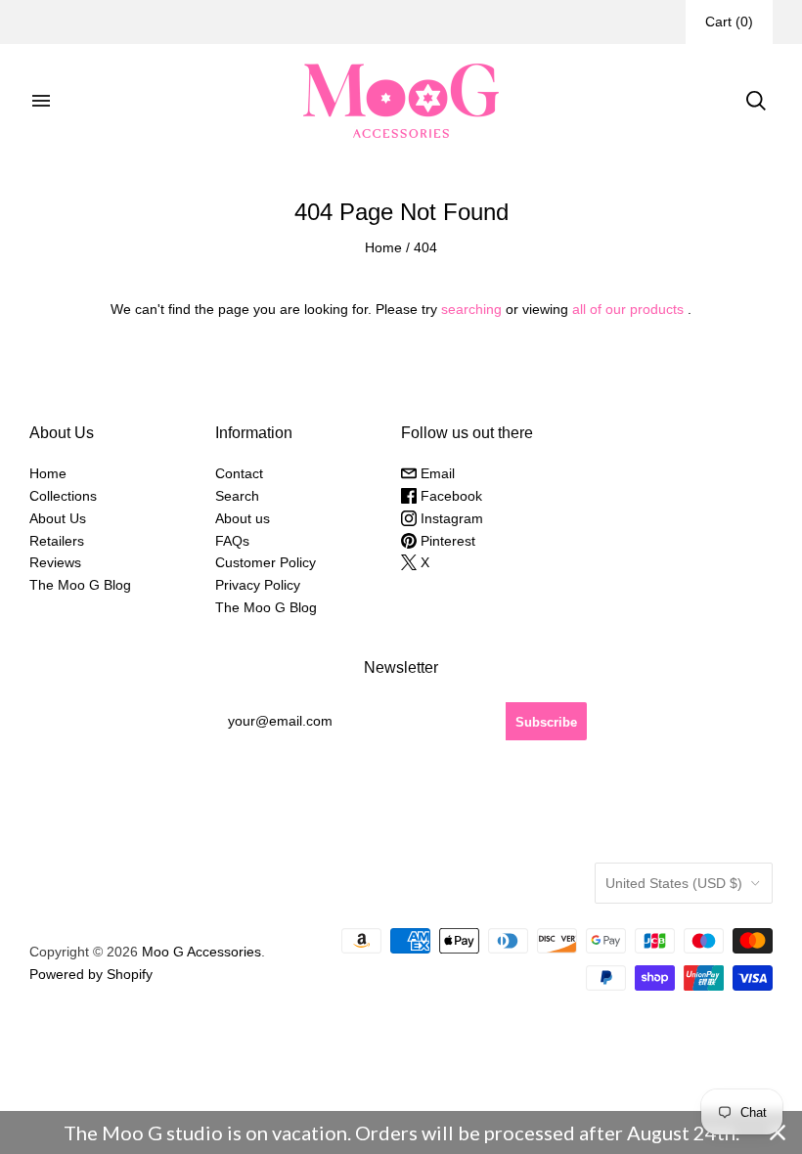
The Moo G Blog (80, 585)
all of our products (628, 309)
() (729, 21)
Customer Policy (265, 562)
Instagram (450, 518)
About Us (57, 518)
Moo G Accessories (201, 951)
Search (237, 496)
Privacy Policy (257, 585)
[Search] (756, 100)
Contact (239, 473)
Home (383, 247)
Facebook (449, 496)
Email (436, 473)
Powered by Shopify (91, 974)
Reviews (55, 562)
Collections (63, 496)
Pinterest (446, 541)
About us (242, 518)
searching (471, 309)
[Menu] (41, 101)
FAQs (232, 541)
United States (673, 883)
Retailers (56, 541)
